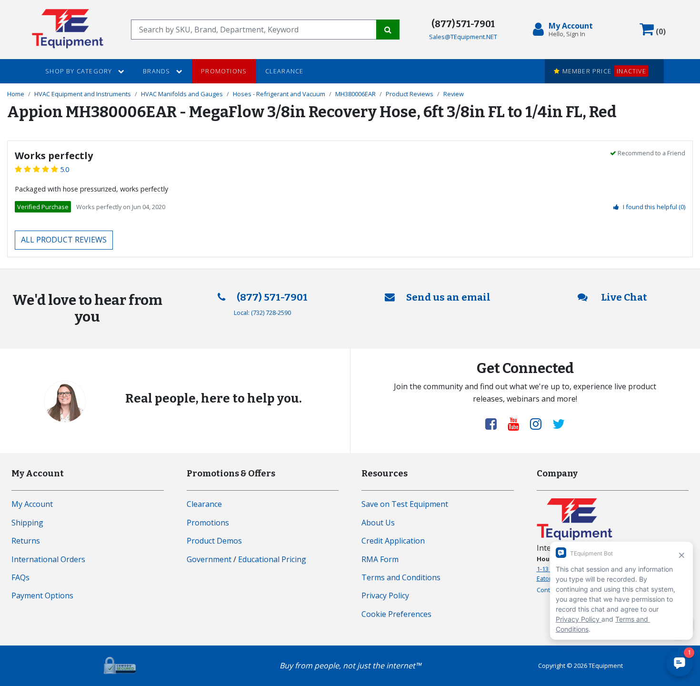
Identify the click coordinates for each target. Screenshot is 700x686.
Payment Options (42, 595)
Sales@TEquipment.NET (463, 36)
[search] (253, 30)
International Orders (48, 559)
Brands (157, 71)
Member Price (603, 71)
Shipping (27, 522)
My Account (32, 504)
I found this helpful (654, 206)
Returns (25, 540)
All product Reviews (64, 239)
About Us (378, 522)
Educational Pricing (272, 559)
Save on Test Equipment (404, 504)
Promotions (224, 71)
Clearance (284, 71)
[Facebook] (494, 423)
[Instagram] (539, 423)
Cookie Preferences (396, 614)
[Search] (388, 30)
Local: (262, 312)
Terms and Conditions (400, 577)
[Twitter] (558, 423)
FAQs (20, 577)
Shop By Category (79, 71)
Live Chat (623, 297)
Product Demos (214, 540)
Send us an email (448, 297)
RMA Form (380, 559)
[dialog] (565, 29)
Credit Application (393, 540)
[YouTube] (517, 423)
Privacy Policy (385, 595)
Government (209, 559)
